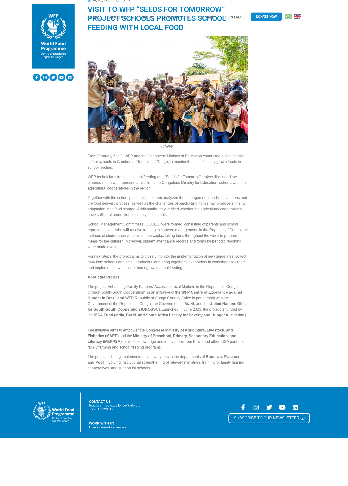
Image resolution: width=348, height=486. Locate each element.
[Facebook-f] (36, 77)
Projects (174, 17)
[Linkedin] (70, 77)
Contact (234, 17)
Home (94, 17)
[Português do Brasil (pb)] (288, 16)
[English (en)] (297, 16)
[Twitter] (53, 77)
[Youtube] (61, 77)
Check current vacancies (107, 427)
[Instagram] (45, 77)
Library (206, 17)
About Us (119, 17)
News (149, 17)
